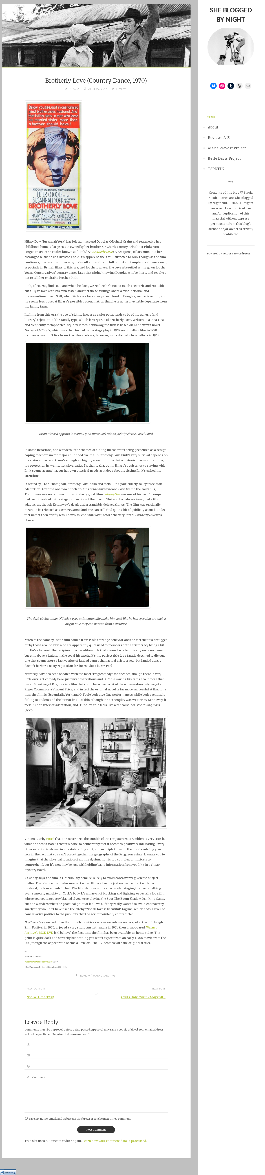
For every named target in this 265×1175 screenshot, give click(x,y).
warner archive (104, 975)
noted (50, 838)
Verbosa (227, 253)
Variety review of (38, 962)
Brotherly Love (102, 252)
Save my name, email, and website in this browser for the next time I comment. (80, 1118)
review (121, 88)
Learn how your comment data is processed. (114, 1141)
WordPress (243, 253)
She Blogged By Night (231, 15)
